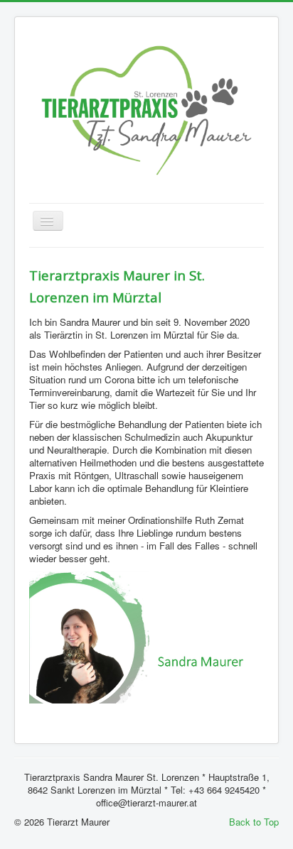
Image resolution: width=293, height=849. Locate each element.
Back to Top (254, 821)
